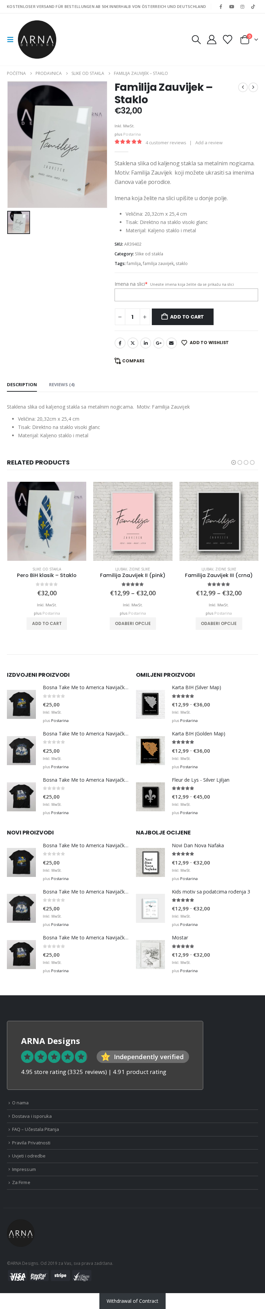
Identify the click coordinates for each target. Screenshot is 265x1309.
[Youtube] (231, 6)
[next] (253, 87)
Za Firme (21, 1182)
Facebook (120, 343)
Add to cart (187, 316)
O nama (20, 1103)
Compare (133, 361)
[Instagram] (242, 6)
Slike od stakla (149, 254)
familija (134, 263)
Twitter (132, 343)
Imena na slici (131, 284)
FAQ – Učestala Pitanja (35, 1129)
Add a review (209, 142)
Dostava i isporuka (32, 1116)
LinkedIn (145, 343)
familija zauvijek (158, 263)
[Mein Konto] (211, 39)
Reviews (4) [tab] (62, 384)
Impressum (24, 1169)
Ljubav (121, 569)
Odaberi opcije (133, 623)
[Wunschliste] (227, 39)
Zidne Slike (139, 569)
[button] (12, 40)
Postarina (132, 134)
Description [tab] (22, 384)
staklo (182, 263)
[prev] (243, 87)
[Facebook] (220, 6)
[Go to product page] (46, 521)
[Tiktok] (253, 6)
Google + (158, 343)
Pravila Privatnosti (31, 1143)
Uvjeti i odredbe (29, 1156)
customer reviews (166, 142)
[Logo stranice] (37, 39)
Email (171, 343)
